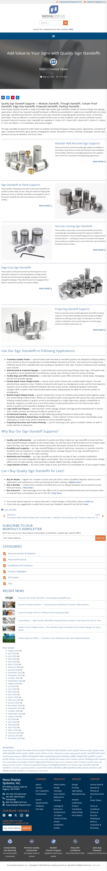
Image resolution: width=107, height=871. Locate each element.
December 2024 (15, 705)
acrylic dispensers (9, 750)
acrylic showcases (56, 753)
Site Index (96, 865)
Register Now (75, 482)
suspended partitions (28, 768)
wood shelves (43, 771)
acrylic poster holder (25, 753)
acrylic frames (46, 750)
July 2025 (12, 686)
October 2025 (14, 678)
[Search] (65, 22)
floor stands (7, 762)
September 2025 (15, 681)
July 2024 (12, 719)
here (86, 504)
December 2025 (15, 672)
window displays (17, 770)
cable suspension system (83, 756)
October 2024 (14, 711)
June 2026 (12, 656)
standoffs (15, 768)
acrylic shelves (41, 753)
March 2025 (13, 697)
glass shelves (29, 762)
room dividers (72, 765)
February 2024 (14, 733)
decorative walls (42, 759)
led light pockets (59, 762)
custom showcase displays (26, 759)
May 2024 (12, 724)
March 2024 (13, 730)
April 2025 (12, 694)
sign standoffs (10, 509)
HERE (71, 29)
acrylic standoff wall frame (93, 753)
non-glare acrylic (85, 762)
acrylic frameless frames (27, 750)
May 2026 (12, 659)
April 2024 (12, 727)
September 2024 (15, 713)
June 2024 (12, 722)
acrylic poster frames (76, 750)
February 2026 (14, 667)
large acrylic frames (44, 762)
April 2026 (12, 661)
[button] (53, 36)
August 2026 (13, 650)
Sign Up (100, 538)
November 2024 (15, 708)
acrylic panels (60, 750)
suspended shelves (45, 767)
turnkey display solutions (86, 768)
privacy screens (15, 765)
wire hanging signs (31, 771)
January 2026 (13, 670)
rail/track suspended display (35, 765)
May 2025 (12, 692)
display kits (54, 759)
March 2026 (13, 664)
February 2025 (14, 700)
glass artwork (18, 762)
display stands (65, 759)
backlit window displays (12, 756)
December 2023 (15, 738)
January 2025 (13, 702)
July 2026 (12, 653)
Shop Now (27, 487)
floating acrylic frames (95, 759)
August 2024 (13, 716)
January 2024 (13, 735)
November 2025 (15, 675)
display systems (78, 759)
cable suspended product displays (54, 756)
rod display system (57, 764)
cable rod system (30, 756)
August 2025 (13, 683)
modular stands (72, 762)
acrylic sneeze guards (72, 753)
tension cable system (64, 767)
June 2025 (12, 689)
